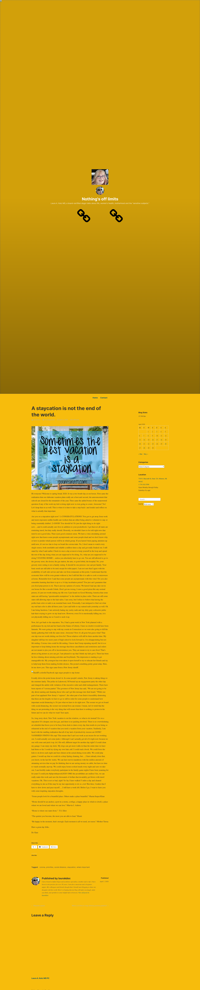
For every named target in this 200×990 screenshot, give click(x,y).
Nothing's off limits (100, 199)
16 (153, 440)
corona (42, 867)
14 (144, 440)
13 (140, 440)
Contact (103, 398)
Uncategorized (50, 420)
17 (157, 440)
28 (144, 448)
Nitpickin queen (39, 906)
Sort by (141, 504)
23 (153, 444)
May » (146, 454)
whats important (83, 867)
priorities (49, 867)
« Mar (140, 454)
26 (165, 444)
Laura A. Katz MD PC (40, 978)
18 (161, 440)
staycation (71, 867)
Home (95, 398)
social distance (60, 867)
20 (140, 444)
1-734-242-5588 (143, 484)
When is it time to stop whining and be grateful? (89, 906)
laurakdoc (37, 420)
